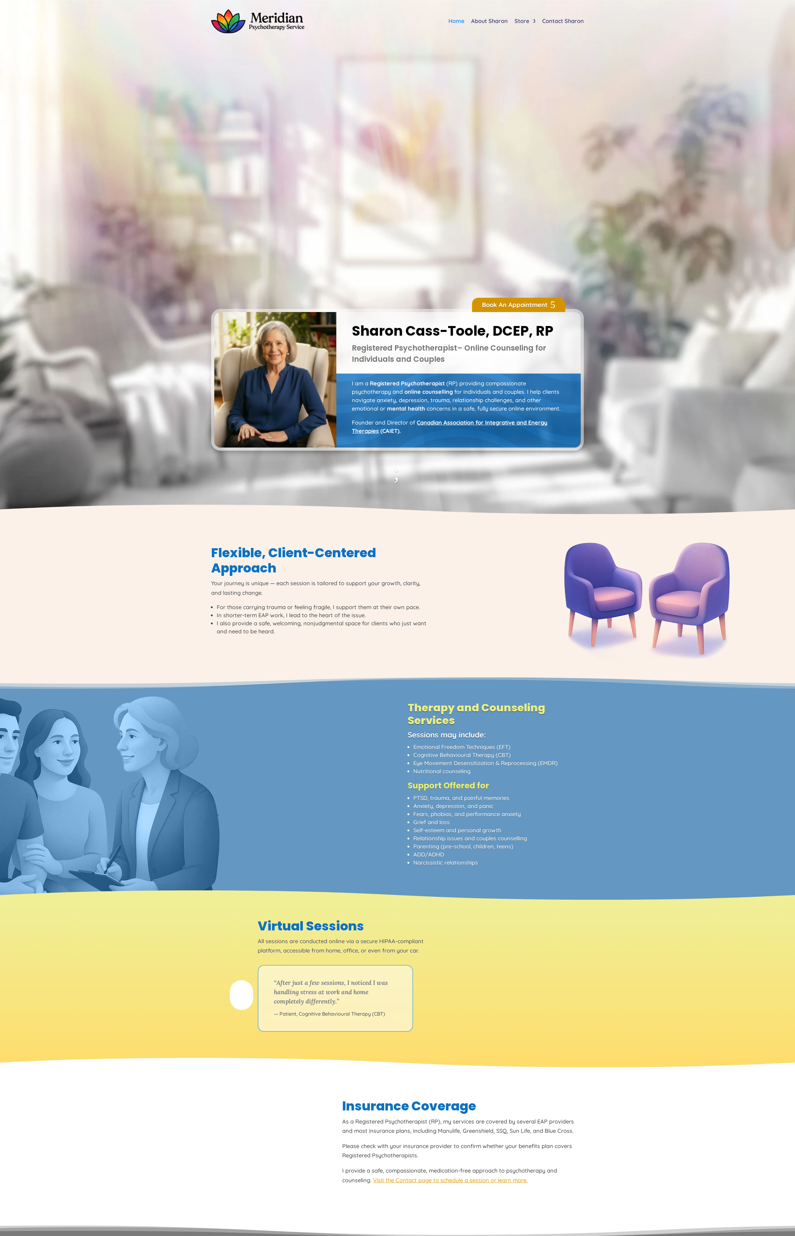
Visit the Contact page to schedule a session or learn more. (450, 1180)
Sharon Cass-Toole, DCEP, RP (452, 331)
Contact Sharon (563, 21)
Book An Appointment (514, 305)
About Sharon (489, 21)
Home (456, 21)
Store (522, 21)
